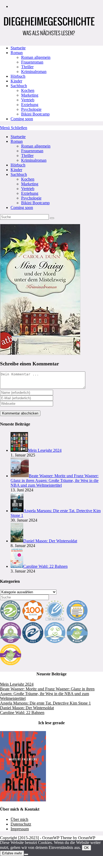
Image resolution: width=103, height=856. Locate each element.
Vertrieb (27, 188)
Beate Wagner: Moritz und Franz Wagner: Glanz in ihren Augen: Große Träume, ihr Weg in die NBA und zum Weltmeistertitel (47, 694)
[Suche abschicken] (52, 218)
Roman (17, 141)
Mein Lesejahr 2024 (17, 684)
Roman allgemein (35, 146)
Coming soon (22, 207)
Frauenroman (32, 151)
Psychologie (31, 198)
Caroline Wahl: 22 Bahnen (22, 712)
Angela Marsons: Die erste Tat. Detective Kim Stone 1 (45, 703)
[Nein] (26, 854)
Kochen (27, 179)
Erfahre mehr (12, 853)
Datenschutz (21, 824)
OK (86, 848)
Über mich (19, 819)
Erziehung (29, 193)
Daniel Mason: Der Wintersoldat (27, 708)
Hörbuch (18, 165)
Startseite (18, 136)
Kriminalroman (33, 160)
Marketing (29, 184)
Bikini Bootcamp (35, 203)
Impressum (20, 829)
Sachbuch (19, 174)
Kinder (16, 169)
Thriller (27, 155)
